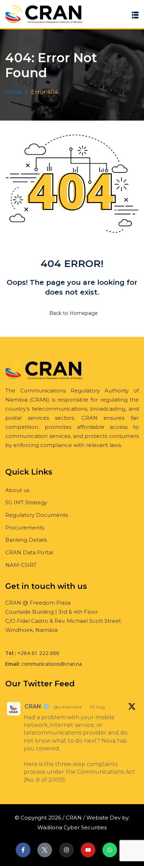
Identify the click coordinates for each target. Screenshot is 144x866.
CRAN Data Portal (29, 552)
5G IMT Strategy (26, 502)
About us (17, 490)
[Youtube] (88, 850)
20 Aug (97, 706)
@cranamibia (67, 706)
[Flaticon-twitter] (44, 850)
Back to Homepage (73, 313)
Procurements (24, 527)
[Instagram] (66, 850)
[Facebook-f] (23, 850)
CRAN (32, 706)
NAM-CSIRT (21, 565)
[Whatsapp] (109, 850)
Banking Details (26, 539)
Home (13, 92)
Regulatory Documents (36, 515)
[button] (135, 15)
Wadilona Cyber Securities (72, 827)
